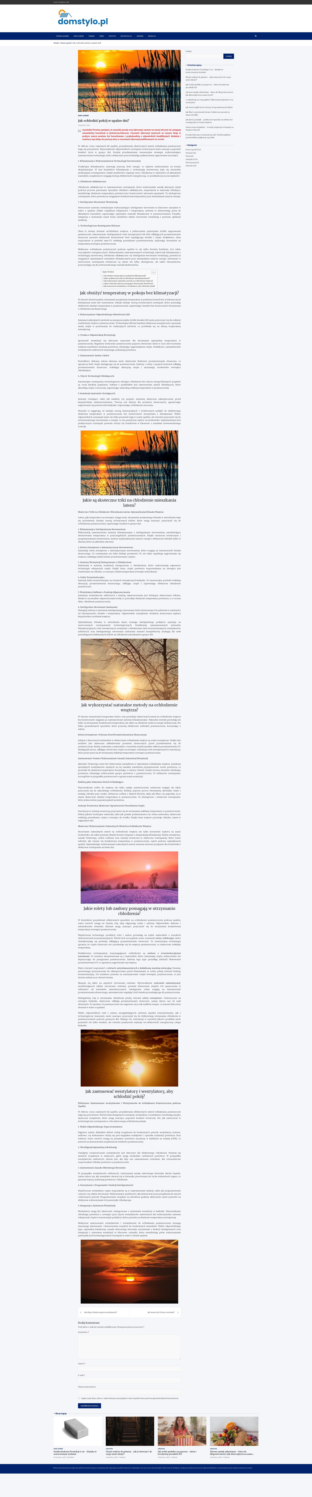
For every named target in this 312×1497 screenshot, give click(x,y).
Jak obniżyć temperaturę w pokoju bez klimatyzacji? (125, 276)
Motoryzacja (126, 36)
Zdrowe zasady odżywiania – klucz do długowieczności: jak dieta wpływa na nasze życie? (231, 1454)
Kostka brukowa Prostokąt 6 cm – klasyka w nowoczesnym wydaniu (75, 1452)
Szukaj (188, 51)
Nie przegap (61, 1413)
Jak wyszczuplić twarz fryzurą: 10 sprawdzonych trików (209, 107)
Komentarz (83, 1332)
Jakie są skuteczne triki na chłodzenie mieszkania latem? (127, 278)
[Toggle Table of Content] (152, 272)
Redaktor (70, 1457)
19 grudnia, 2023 (84, 125)
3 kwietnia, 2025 (111, 1457)
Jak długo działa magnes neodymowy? (100, 1312)
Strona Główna (62, 36)
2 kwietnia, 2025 (216, 1457)
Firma (101, 36)
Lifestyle (112, 36)
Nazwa (81, 1364)
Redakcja (152, 36)
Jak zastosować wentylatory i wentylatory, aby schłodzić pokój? (129, 286)
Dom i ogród (79, 36)
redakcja (122, 1457)
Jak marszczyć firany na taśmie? (161, 1312)
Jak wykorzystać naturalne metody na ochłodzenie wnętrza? (128, 281)
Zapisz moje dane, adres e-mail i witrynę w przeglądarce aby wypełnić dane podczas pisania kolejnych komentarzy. (130, 1398)
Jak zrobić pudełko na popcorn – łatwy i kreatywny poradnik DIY (177, 1452)
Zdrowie (140, 36)
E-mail (81, 1375)
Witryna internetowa (87, 1387)
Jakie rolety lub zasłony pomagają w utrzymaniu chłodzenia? (128, 284)
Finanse (92, 36)
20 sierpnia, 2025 (60, 1457)
